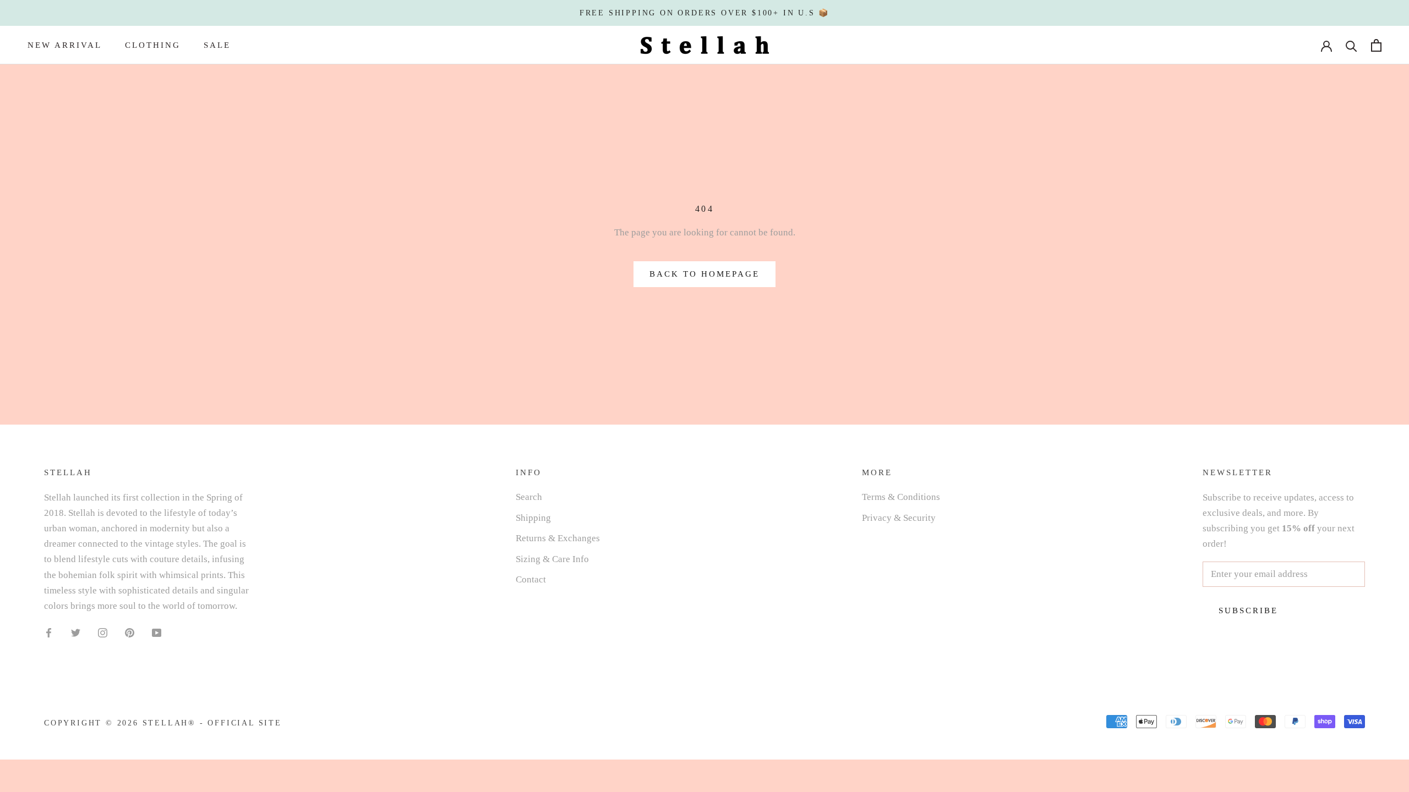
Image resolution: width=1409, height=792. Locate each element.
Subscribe (1248, 610)
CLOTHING (153, 45)
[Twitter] (75, 632)
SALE (217, 45)
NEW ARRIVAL (65, 45)
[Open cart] (1376, 45)
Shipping (533, 518)
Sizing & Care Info (552, 559)
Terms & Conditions (901, 497)
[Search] (1351, 45)
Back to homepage (704, 274)
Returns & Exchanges (558, 538)
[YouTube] (156, 632)
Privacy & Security (899, 518)
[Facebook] (48, 632)
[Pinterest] (129, 632)
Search (529, 497)
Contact (531, 579)
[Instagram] (102, 632)
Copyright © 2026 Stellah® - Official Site (163, 723)
